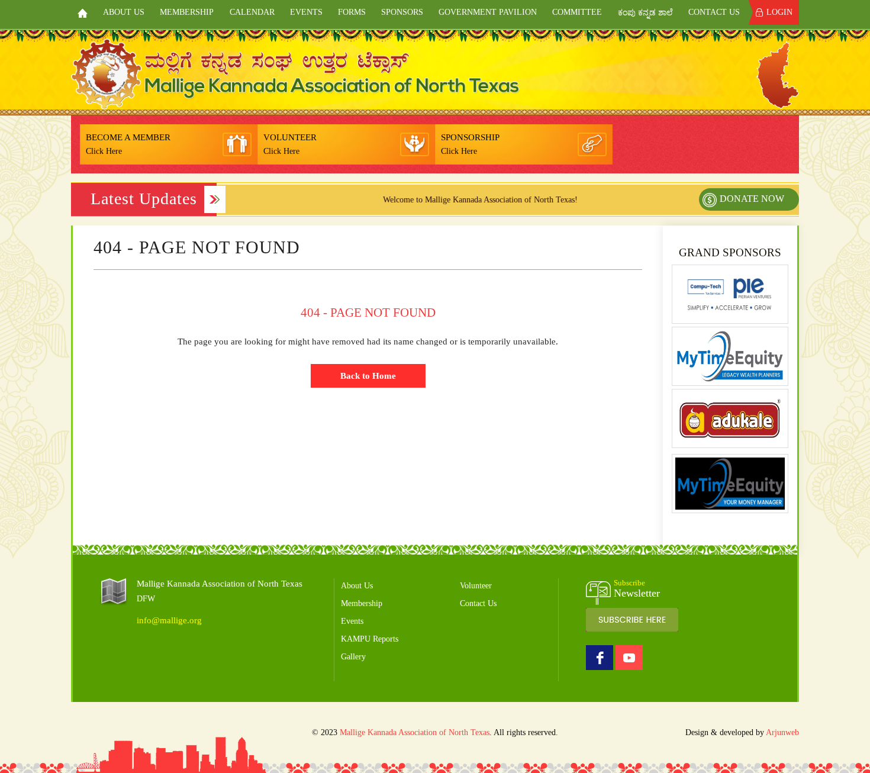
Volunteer (476, 585)
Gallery (353, 656)
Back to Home (368, 376)
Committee (577, 12)
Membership (187, 12)
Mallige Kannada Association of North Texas (414, 732)
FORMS (352, 12)
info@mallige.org (169, 620)
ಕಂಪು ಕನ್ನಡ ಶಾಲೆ (645, 12)
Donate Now (752, 199)
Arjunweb (782, 732)
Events (306, 12)
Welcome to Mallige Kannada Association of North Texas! (457, 199)
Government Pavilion (488, 12)
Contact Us (714, 12)
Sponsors (402, 12)
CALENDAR (252, 12)
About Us (123, 12)
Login (779, 12)
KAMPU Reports (369, 638)
